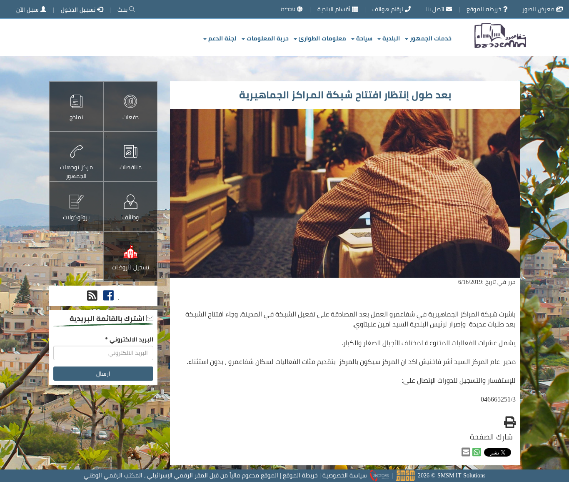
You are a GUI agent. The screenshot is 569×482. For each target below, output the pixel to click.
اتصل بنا (435, 9)
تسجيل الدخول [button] (79, 9)
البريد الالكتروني (129, 339)
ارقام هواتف (388, 9)
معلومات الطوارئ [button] (321, 38)
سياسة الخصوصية (344, 475)
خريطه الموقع (485, 9)
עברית (289, 9)
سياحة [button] (363, 38)
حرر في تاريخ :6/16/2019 (487, 282)
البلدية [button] (390, 38)
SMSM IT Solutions (461, 475)
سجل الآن (28, 9)
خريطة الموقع (300, 475)
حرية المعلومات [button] (267, 38)
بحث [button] (123, 9)
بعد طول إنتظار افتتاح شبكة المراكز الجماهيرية (345, 94)
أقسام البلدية (334, 9)
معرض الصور (539, 9)
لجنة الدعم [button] (222, 38)
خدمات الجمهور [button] (430, 38)
